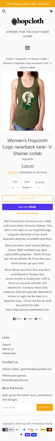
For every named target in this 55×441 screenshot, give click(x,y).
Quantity (39, 182)
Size (15, 181)
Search (6, 344)
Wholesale (9, 353)
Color (27, 181)
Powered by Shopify (42, 423)
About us (8, 349)
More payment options (27, 213)
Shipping (13, 172)
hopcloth (26, 423)
